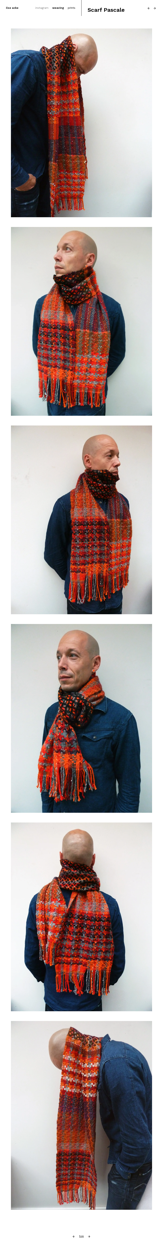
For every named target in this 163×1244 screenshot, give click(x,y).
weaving (58, 7)
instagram (42, 7)
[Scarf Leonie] (154, 8)
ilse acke (12, 7)
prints (71, 7)
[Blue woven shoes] (149, 8)
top (81, 1236)
